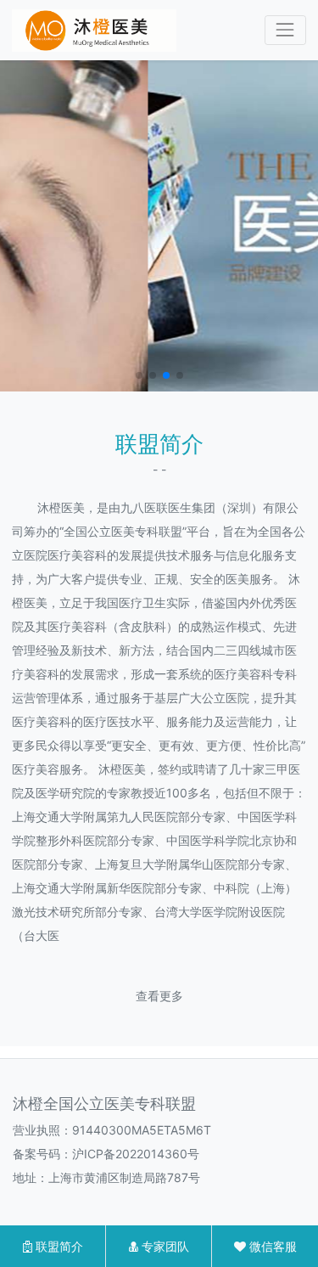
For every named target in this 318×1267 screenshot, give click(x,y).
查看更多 (159, 995)
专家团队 (163, 1246)
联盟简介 (57, 1246)
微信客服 (271, 1246)
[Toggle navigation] (285, 30)
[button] (139, 375)
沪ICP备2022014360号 (135, 1153)
